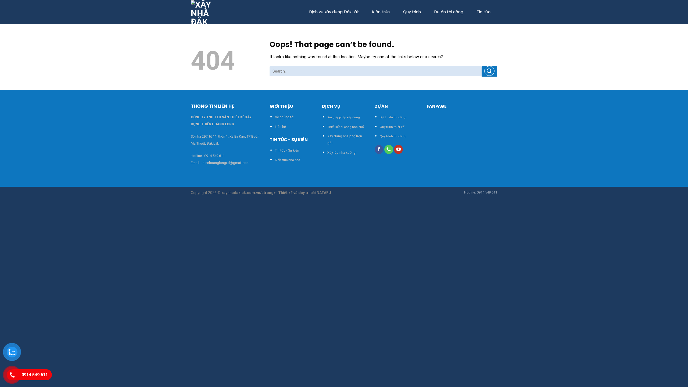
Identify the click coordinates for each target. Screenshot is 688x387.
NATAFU (324, 193)
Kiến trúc (381, 12)
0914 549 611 (214, 156)
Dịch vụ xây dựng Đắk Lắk (334, 12)
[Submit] (489, 71)
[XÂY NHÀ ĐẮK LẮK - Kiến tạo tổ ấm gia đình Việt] (203, 12)
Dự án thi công (448, 12)
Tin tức (483, 12)
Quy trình (412, 12)
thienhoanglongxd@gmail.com (225, 163)
